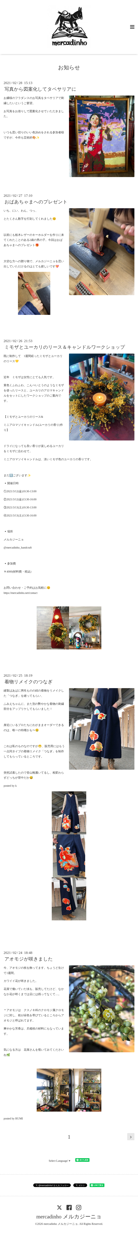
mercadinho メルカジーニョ (69, 1216)
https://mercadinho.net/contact (20, 592)
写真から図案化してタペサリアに (40, 89)
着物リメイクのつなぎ (28, 681)
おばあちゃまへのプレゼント (36, 201)
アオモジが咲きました (28, 959)
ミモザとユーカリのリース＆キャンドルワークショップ (64, 347)
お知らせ (69, 67)
